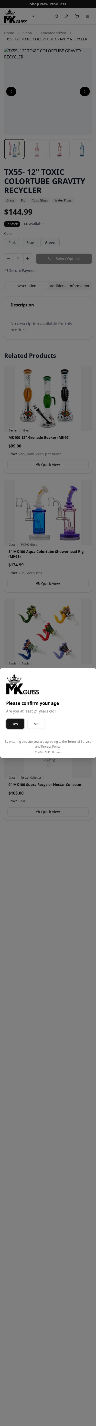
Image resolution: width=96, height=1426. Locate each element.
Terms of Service (79, 741)
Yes (15, 723)
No (36, 723)
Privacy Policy (50, 746)
